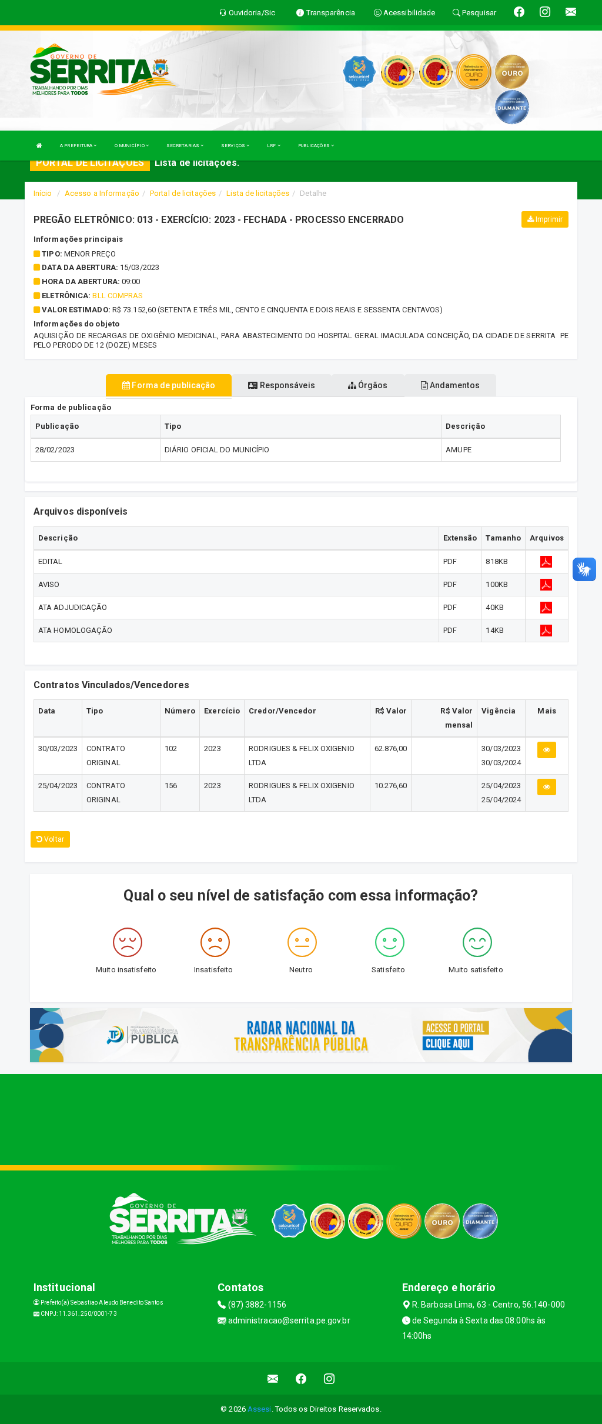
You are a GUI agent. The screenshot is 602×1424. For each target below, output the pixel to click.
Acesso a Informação (102, 193)
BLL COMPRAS (117, 295)
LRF (272, 145)
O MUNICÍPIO (130, 145)
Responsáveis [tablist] (286, 385)
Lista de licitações (257, 193)
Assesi (260, 1409)
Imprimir (548, 219)
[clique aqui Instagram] (329, 1378)
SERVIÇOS (233, 145)
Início (43, 193)
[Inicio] (39, 146)
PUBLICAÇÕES (314, 145)
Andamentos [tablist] (454, 385)
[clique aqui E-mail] (273, 1378)
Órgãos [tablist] (372, 385)
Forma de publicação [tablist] (172, 385)
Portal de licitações (183, 193)
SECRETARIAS (183, 145)
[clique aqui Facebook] (301, 1378)
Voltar (53, 839)
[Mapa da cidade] (301, 1118)
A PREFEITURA (76, 145)
